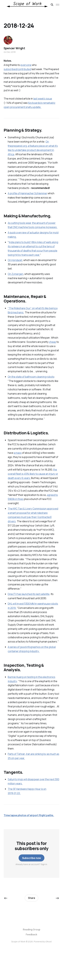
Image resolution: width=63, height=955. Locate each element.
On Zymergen (15, 274)
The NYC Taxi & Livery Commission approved (33, 508)
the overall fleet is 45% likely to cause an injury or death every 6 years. (33, 474)
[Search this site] (52, 4)
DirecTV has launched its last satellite (29, 594)
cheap (52, 342)
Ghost (49, 941)
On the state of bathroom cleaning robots (31, 376)
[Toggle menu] (57, 4)
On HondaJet (15, 260)
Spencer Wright (14, 48)
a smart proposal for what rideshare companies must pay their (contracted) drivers (30, 517)
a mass (18, 452)
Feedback (31, 934)
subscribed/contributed (17, 69)
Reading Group (31, 929)
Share (31, 898)
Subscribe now (31, 858)
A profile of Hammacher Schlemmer (27, 193)
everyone (26, 65)
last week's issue (42, 98)
